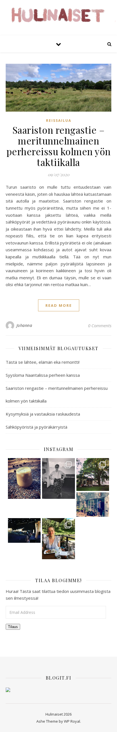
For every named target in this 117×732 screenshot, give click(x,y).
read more (58, 305)
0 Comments (99, 325)
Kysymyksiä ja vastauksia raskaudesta (43, 414)
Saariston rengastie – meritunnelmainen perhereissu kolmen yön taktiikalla (59, 146)
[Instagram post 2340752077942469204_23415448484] (58, 478)
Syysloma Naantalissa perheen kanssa (43, 375)
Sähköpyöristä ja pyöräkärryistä (36, 427)
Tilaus (13, 627)
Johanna (24, 325)
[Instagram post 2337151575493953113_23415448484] (58, 538)
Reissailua (58, 120)
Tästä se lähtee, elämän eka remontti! (43, 362)
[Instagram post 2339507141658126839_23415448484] (92, 474)
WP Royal (72, 721)
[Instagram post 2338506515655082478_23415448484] (24, 530)
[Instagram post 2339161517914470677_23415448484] (92, 504)
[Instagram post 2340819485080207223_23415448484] (24, 478)
